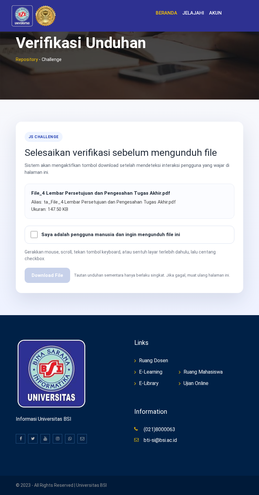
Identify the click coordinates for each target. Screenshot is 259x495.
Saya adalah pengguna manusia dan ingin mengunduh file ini (110, 234)
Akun (215, 13)
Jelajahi (193, 13)
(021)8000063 (159, 429)
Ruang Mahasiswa (203, 372)
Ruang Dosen (153, 361)
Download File (47, 275)
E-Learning (150, 372)
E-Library (149, 383)
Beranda (166, 13)
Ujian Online (196, 383)
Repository (27, 59)
